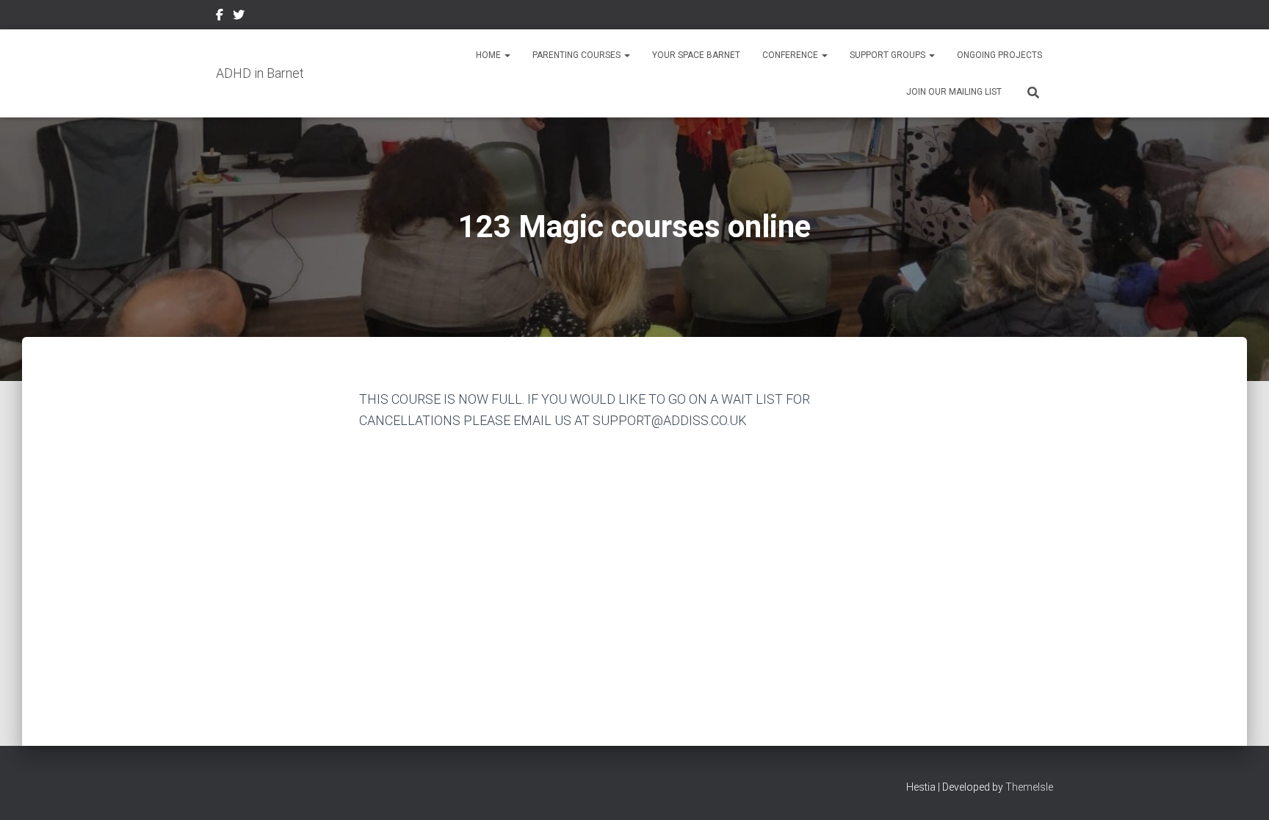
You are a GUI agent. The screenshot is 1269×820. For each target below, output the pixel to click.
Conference (791, 55)
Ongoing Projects (999, 55)
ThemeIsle (1029, 787)
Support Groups (889, 55)
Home (489, 55)
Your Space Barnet (696, 55)
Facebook (219, 17)
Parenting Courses (577, 55)
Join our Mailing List (954, 92)
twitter (239, 17)
